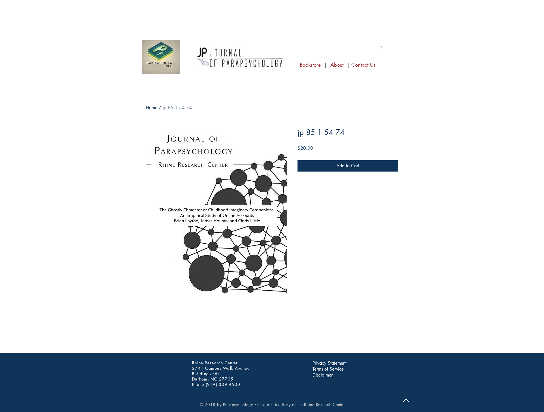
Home (151, 108)
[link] (381, 47)
